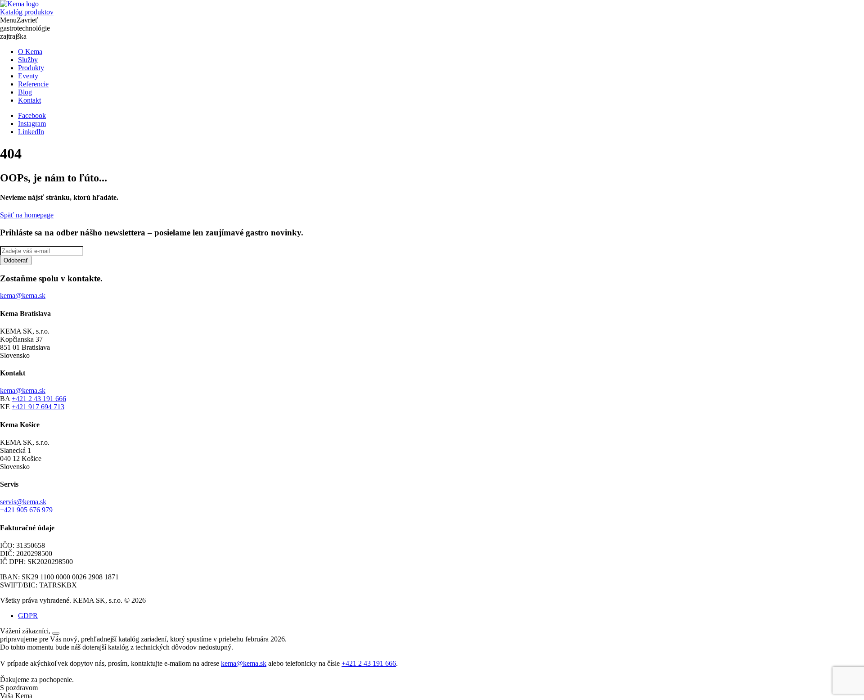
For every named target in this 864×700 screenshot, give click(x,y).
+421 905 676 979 (26, 510)
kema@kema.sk (22, 390)
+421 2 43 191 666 (39, 398)
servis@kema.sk (23, 502)
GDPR (28, 615)
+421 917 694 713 (38, 407)
